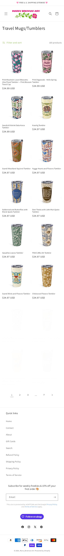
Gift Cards (10, 441)
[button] (6, 13)
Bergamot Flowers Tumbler (13, 338)
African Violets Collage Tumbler (45, 379)
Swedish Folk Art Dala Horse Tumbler (13, 126)
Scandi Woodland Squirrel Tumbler (16, 168)
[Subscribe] (54, 497)
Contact (10, 428)
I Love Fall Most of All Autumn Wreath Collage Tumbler (14, 380)
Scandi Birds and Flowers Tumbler (16, 294)
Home (9, 421)
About (9, 434)
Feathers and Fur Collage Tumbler (46, 338)
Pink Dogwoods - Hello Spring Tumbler (44, 81)
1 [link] (12, 394)
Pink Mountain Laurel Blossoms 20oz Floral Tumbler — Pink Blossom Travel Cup (17, 82)
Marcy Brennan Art (27, 551)
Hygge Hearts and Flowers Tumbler (46, 168)
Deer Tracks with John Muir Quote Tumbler (45, 210)
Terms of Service (14, 475)
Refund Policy (12, 455)
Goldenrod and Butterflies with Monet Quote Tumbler (15, 210)
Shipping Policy (13, 461)
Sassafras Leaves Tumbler (12, 253)
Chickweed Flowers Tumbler (43, 294)
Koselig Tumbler (38, 125)
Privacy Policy (12, 468)
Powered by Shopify (42, 551)
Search (9, 448)
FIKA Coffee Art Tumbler (41, 253)
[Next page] (52, 395)
